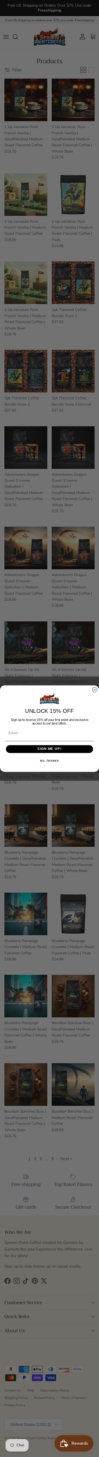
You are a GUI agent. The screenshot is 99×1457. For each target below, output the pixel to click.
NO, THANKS (49, 760)
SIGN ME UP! (49, 748)
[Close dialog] (94, 689)
